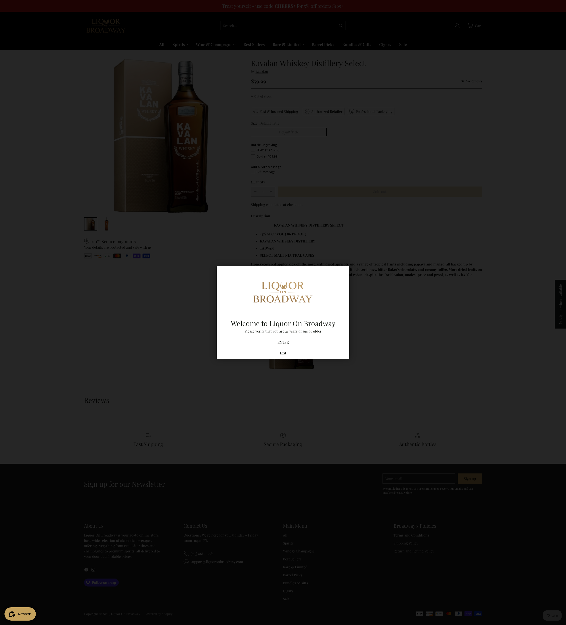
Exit (283, 353)
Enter (283, 342)
